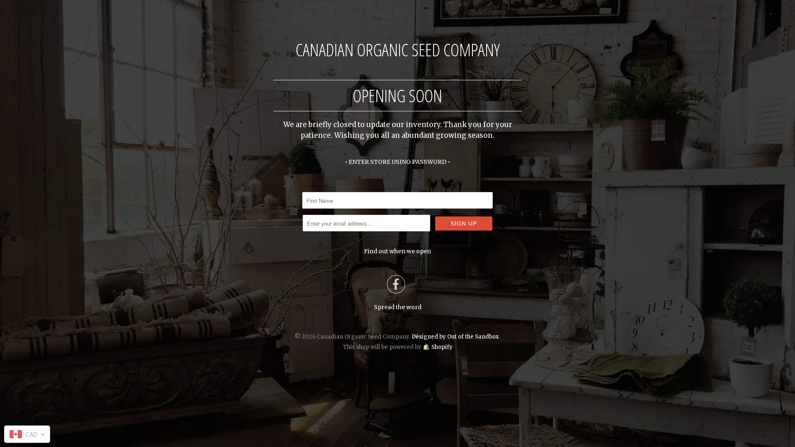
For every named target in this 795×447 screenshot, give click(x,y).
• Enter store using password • (397, 162)
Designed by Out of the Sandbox (455, 336)
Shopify (442, 347)
